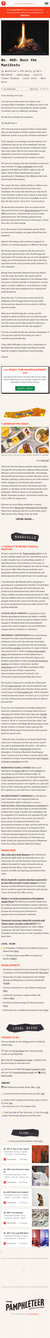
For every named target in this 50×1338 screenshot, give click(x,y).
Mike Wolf (45, 460)
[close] (47, 12)
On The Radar (18, 1051)
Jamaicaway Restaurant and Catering (30, 507)
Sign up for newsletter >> (25, 3)
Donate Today (25, 388)
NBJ (5, 991)
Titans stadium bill (31, 553)
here (40, 1141)
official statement (32, 210)
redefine (38, 771)
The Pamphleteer (9, 89)
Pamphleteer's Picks (23, 1060)
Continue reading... (25, 519)
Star (16, 951)
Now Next (44, 972)
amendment (6, 667)
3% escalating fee (25, 692)
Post (5, 1006)
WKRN (6, 983)
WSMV (13, 959)
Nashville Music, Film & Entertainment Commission (24, 805)
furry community (25, 166)
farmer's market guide (35, 1069)
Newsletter (34, 89)
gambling (17, 648)
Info (38, 1087)
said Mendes (25, 749)
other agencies (14, 686)
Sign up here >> (33, 1314)
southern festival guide (24, 1072)
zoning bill (19, 771)
